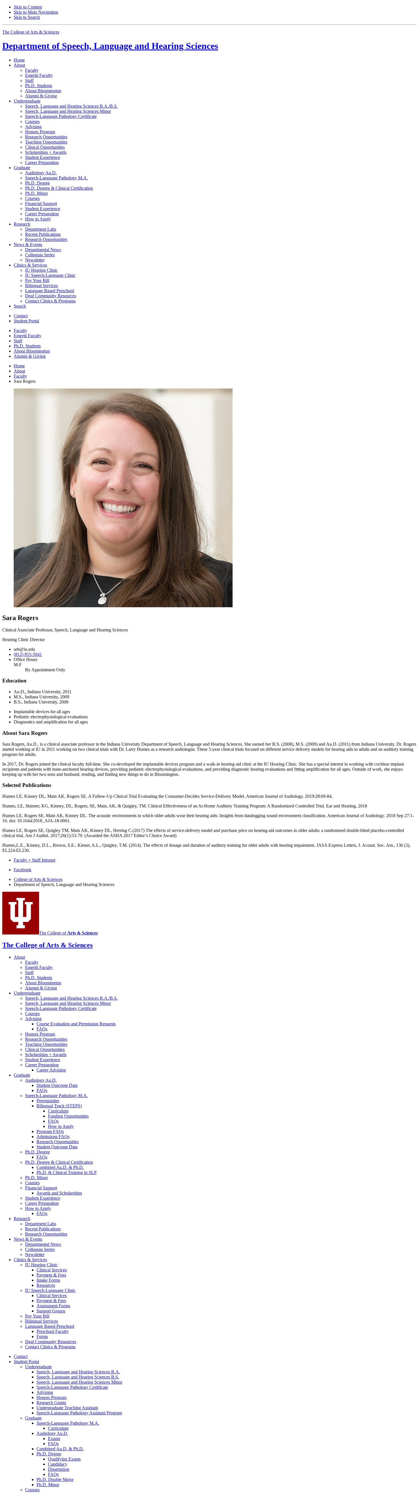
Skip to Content (28, 7)
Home (19, 60)
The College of (68, 932)
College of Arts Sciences (38, 879)
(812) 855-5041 (28, 654)
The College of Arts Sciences (30, 32)
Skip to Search (27, 17)
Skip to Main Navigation (36, 12)
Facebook (22, 869)
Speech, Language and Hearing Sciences (110, 46)
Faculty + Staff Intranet (34, 860)
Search (20, 306)
